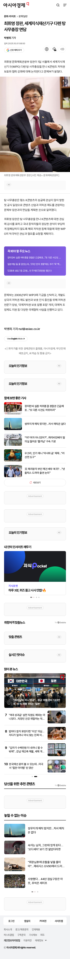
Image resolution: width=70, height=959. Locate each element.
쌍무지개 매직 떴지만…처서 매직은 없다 (45, 423)
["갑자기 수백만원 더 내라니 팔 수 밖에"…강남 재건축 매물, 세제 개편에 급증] (57, 755)
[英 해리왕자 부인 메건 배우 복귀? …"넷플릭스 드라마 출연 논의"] (13, 476)
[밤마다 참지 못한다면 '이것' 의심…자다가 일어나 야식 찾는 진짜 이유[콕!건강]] (57, 739)
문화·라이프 (10, 16)
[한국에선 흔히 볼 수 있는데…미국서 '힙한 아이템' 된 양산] (57, 771)
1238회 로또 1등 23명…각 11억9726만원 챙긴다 (29, 270)
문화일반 (23, 16)
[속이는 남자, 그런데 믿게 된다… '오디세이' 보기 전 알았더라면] (14, 853)
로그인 (11, 921)
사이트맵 (59, 921)
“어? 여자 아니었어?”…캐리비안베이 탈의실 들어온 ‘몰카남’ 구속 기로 (45, 439)
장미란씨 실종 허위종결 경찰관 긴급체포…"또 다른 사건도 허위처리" (35, 257)
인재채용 (36, 929)
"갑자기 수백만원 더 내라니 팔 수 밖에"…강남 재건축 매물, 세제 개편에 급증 (27, 751)
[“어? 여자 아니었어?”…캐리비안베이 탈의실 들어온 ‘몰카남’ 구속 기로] (13, 445)
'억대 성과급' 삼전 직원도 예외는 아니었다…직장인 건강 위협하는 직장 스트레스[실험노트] (27, 718)
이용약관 (27, 940)
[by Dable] (60, 785)
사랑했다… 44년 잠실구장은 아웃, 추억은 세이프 (45, 881)
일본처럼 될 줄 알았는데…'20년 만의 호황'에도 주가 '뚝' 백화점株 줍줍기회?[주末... (35, 264)
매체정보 (39, 940)
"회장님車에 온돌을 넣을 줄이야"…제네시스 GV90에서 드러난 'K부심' (46, 864)
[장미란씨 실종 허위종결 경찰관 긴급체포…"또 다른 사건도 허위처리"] (13, 413)
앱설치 (27, 921)
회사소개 (8, 929)
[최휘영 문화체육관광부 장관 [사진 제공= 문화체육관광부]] (35, 124)
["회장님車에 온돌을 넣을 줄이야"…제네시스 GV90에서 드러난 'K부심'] (14, 870)
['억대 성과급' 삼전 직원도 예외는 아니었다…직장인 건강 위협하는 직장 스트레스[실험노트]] (57, 722)
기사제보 (33, 934)
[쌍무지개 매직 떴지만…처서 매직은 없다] (13, 429)
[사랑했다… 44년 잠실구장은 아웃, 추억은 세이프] (14, 887)
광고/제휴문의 (21, 929)
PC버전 (43, 921)
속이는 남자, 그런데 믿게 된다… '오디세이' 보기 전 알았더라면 (45, 847)
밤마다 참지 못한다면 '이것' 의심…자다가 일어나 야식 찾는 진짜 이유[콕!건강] (26, 735)
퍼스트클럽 (9, 934)
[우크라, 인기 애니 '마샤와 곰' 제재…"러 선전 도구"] (13, 460)
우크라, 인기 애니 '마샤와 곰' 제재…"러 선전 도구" (44, 455)
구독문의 (21, 934)
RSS (42, 934)
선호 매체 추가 (16, 50)
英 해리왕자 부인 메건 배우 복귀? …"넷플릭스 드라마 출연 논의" (45, 470)
